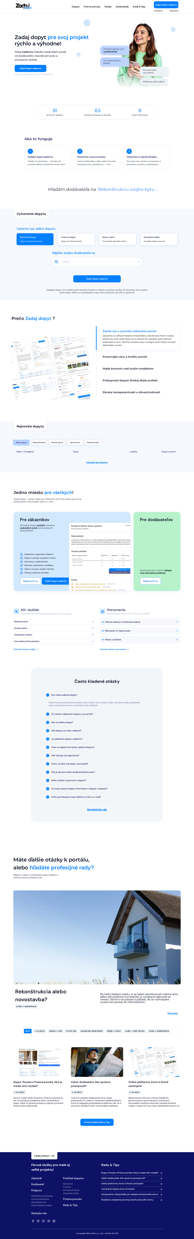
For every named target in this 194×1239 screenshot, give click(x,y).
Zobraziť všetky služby (24, 649)
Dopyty (75, 6)
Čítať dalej (172, 1013)
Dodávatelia (122, 6)
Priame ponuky (92, 6)
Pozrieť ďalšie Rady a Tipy (97, 1122)
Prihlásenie (158, 11)
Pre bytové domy (71, 1190)
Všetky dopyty (21, 442)
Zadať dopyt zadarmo (166, 4)
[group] (101, 261)
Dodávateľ (37, 1184)
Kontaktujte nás (97, 809)
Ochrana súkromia (40, 1199)
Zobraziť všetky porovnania (113, 649)
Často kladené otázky (41, 1205)
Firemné (67, 1187)
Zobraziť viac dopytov (97, 462)
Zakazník (36, 1178)
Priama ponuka (72, 1199)
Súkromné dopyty (39, 442)
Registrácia (174, 11)
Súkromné (68, 1183)
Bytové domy (75, 442)
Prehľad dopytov (73, 1178)
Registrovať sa (30, 581)
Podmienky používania (42, 1196)
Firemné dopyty (57, 442)
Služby (108, 6)
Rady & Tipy (139, 6)
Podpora (36, 1190)
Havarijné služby (93, 442)
